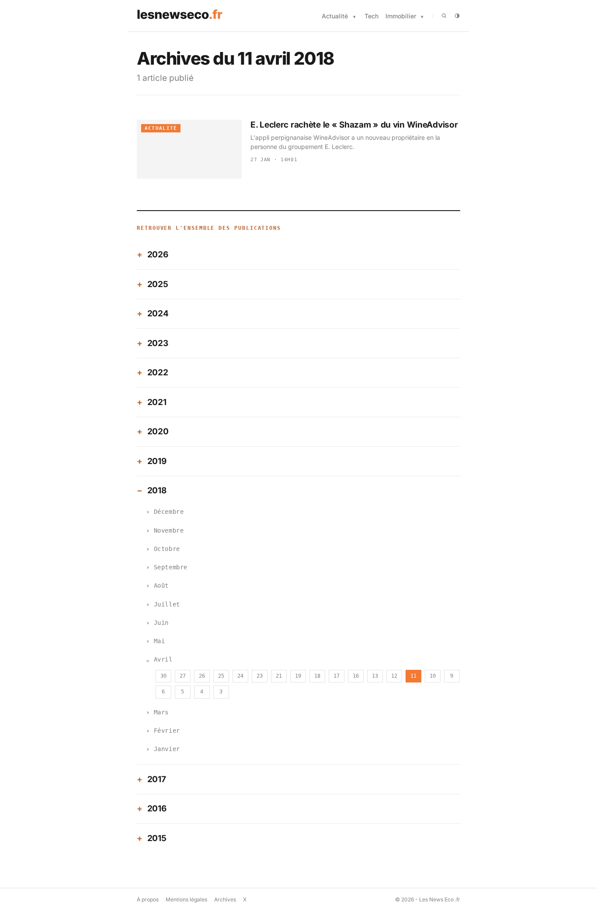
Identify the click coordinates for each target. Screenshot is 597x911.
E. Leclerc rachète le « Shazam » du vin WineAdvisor (354, 125)
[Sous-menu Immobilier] (422, 16)
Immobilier (400, 16)
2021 (157, 402)
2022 (157, 372)
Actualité (335, 16)
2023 (157, 343)
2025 (157, 284)
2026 (157, 254)
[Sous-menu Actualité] (354, 16)
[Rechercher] (444, 16)
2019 (157, 461)
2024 (158, 313)
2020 (158, 431)
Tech (371, 16)
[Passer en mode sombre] (457, 16)
